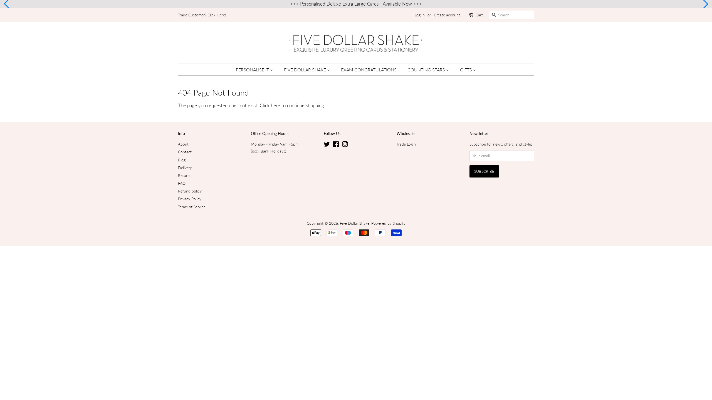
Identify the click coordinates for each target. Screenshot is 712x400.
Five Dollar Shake (305, 69)
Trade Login (406, 144)
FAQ (182, 183)
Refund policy (190, 191)
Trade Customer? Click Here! (202, 14)
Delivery (185, 167)
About (183, 144)
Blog (182, 160)
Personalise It (253, 69)
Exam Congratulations (369, 69)
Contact (185, 151)
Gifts (466, 69)
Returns (184, 175)
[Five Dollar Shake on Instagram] (345, 145)
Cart (479, 14)
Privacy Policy (189, 198)
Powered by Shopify (388, 223)
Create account (447, 14)
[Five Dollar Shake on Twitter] (327, 145)
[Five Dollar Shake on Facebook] (336, 145)
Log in (420, 14)
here (275, 105)
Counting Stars (426, 69)
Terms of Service (192, 206)
